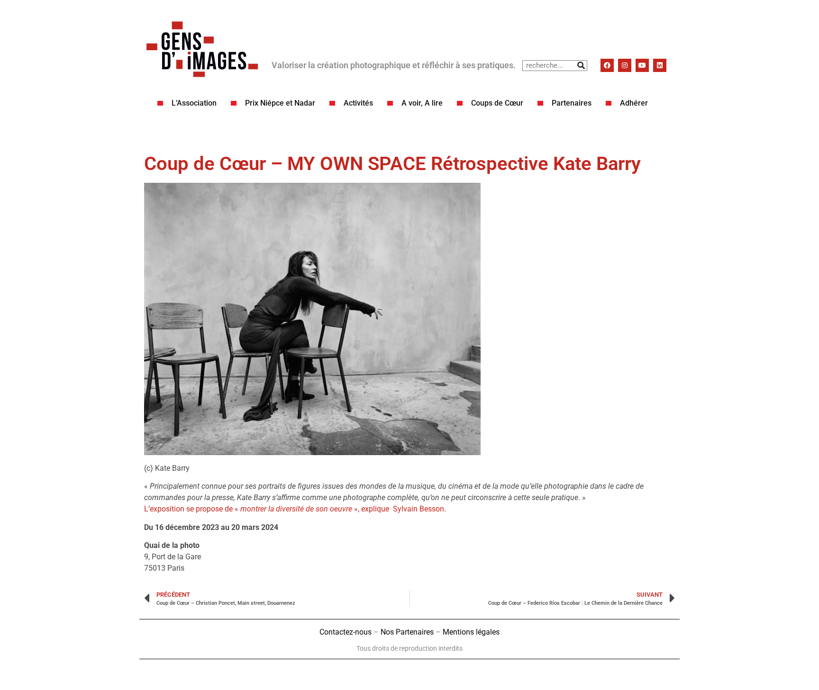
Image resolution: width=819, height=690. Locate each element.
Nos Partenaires (407, 631)
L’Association (194, 103)
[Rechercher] (581, 66)
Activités (358, 103)
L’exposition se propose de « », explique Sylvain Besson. (295, 508)
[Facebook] (607, 65)
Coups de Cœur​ (497, 103)
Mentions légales (471, 631)
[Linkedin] (659, 65)
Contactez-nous (345, 631)
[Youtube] (642, 65)
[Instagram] (624, 65)
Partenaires (572, 103)
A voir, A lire (422, 103)
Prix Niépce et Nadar (280, 103)
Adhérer (634, 103)
